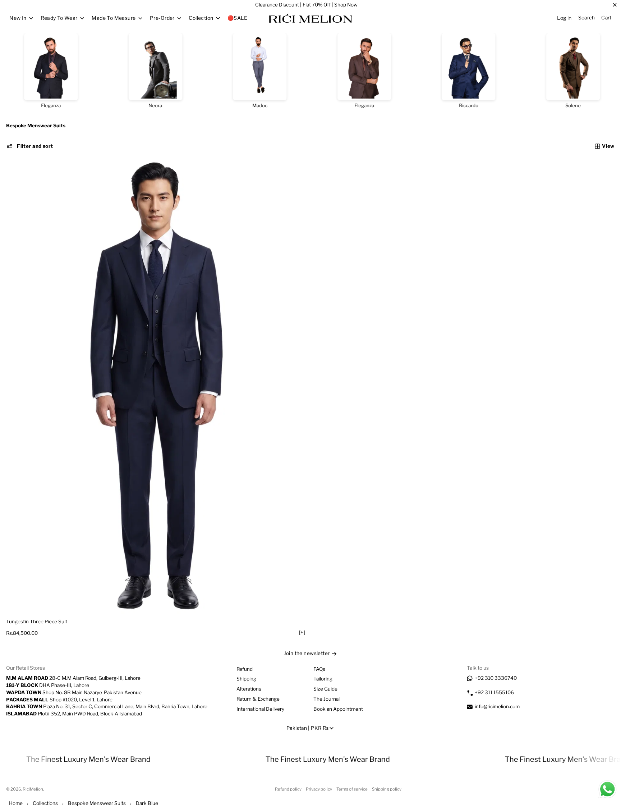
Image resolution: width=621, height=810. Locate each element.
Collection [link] (201, 18)
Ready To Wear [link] (59, 18)
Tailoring (322, 679)
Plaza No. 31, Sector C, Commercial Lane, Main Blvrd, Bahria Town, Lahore (106, 706)
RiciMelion (33, 789)
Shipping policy (386, 789)
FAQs (319, 669)
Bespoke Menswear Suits (97, 803)
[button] (29, 146)
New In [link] (18, 18)
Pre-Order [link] (162, 18)
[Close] (614, 5)
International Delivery (260, 709)
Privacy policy (319, 789)
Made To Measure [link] (113, 18)
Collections (45, 803)
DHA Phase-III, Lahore (47, 685)
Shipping (246, 679)
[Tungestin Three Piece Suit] (157, 387)
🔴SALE (237, 18)
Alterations (248, 689)
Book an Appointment (338, 709)
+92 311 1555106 (494, 692)
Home (16, 803)
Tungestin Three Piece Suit (36, 621)
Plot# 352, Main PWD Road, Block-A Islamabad (74, 713)
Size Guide (325, 689)
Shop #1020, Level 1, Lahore (59, 699)
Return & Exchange (258, 699)
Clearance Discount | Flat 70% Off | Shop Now (306, 5)
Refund (244, 669)
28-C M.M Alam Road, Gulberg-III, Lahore (73, 678)
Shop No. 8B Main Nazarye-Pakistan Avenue (74, 692)
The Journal (326, 699)
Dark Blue (147, 803)
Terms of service (352, 789)
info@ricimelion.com (497, 706)
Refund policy (288, 789)
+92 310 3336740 (496, 678)
